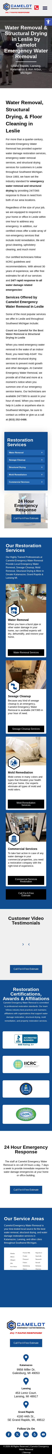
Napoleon (39, 1253)
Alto (11, 1263)
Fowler (25, 1256)
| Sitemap (26, 1452)
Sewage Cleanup (17, 460)
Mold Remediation (18, 474)
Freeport (25, 1259)
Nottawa (38, 1266)
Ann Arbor (13, 1266)
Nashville (38, 1256)
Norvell (38, 1262)
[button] (45, 8)
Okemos (38, 1269)
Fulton (25, 1262)
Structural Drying (17, 467)
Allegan (12, 1260)
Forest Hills (26, 1253)
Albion (12, 1257)
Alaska (12, 1253)
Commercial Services (19, 482)
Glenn (25, 1269)
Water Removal (16, 452)
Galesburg (26, 1266)
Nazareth (39, 1259)
